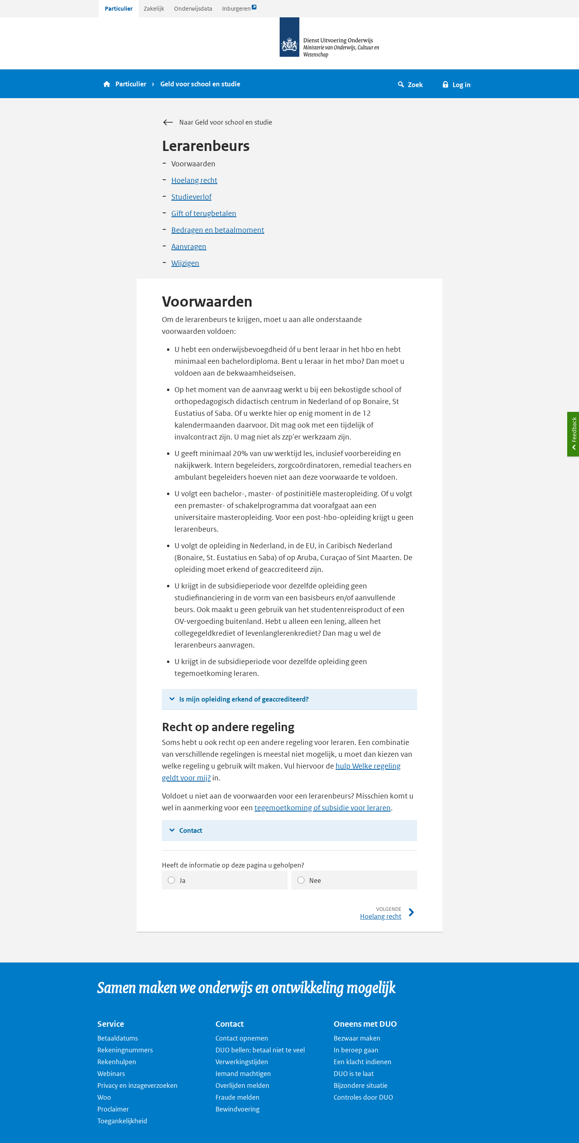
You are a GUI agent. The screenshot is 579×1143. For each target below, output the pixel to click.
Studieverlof (191, 196)
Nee (315, 880)
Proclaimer (113, 1109)
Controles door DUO (363, 1097)
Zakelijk (154, 8)
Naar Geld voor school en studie (225, 122)
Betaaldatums (117, 1038)
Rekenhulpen (116, 1061)
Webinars (111, 1073)
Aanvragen (188, 246)
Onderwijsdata (193, 8)
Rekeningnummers (125, 1050)
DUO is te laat (354, 1073)
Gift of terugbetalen (203, 213)
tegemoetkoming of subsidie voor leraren (322, 807)
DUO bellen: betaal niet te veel (260, 1050)
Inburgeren (236, 10)
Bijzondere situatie (361, 1085)
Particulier (119, 8)
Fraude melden (237, 1097)
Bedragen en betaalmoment (217, 230)
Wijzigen (185, 263)
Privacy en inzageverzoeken (137, 1085)
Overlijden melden (242, 1085)
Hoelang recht (194, 180)
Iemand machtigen (243, 1073)
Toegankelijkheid (122, 1121)
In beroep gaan (356, 1050)
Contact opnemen (241, 1038)
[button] (411, 83)
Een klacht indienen (363, 1061)
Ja (183, 880)
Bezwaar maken (357, 1038)
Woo (104, 1097)
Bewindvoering (237, 1109)
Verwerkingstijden (241, 1061)
